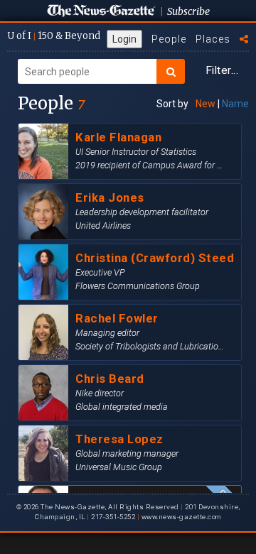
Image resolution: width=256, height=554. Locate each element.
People (168, 39)
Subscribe (188, 11)
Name (235, 103)
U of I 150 (53, 36)
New (205, 103)
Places (213, 39)
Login (124, 39)
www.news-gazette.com (181, 517)
